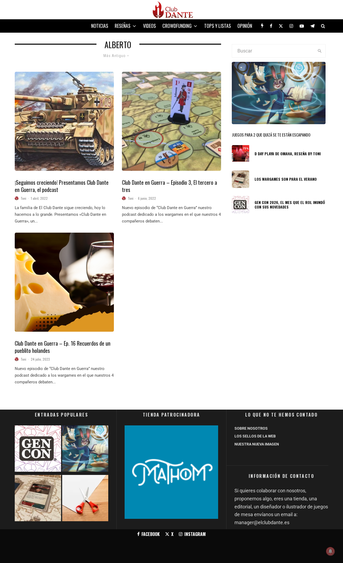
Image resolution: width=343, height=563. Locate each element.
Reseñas (123, 25)
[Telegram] (312, 26)
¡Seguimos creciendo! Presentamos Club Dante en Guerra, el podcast (62, 186)
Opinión (244, 25)
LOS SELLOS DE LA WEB (255, 436)
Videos (149, 25)
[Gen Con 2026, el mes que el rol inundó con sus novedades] (38, 449)
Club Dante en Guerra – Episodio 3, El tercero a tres (169, 186)
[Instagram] (291, 26)
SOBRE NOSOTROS (251, 428)
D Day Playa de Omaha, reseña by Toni (288, 154)
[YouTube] (301, 26)
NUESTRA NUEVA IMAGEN (256, 444)
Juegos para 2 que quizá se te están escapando (271, 134)
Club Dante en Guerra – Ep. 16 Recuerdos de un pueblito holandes (62, 347)
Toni (23, 198)
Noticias (99, 25)
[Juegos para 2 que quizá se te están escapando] (85, 449)
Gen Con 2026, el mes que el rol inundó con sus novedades (290, 204)
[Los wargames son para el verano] (38, 499)
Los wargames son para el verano (286, 179)
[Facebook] (271, 26)
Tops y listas (217, 25)
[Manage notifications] (330, 551)
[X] (280, 26)
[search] (319, 50)
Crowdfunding (177, 25)
